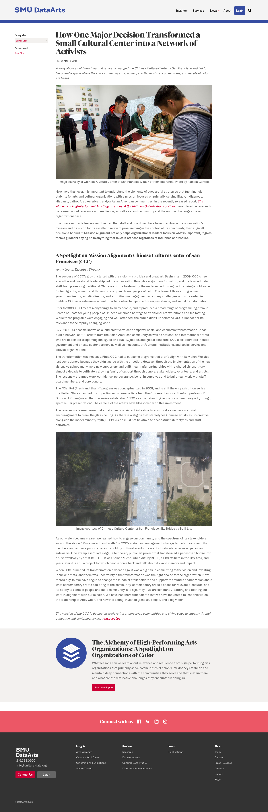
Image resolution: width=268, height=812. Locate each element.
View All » (19, 53)
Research (127, 752)
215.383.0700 (25, 760)
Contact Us (25, 774)
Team (218, 752)
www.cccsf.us (111, 618)
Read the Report (103, 687)
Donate (219, 774)
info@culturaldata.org (31, 765)
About (228, 10)
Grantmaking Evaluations (91, 762)
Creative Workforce (87, 757)
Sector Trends (84, 768)
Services (198, 10)
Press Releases (223, 762)
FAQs (218, 779)
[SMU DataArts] (41, 9)
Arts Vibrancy (84, 752)
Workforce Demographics (137, 768)
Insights (181, 10)
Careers (219, 757)
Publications (175, 752)
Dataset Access (131, 757)
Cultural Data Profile (134, 762)
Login (46, 774)
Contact (219, 768)
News (213, 10)
